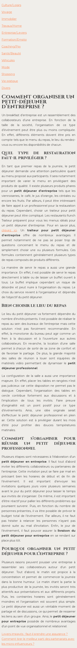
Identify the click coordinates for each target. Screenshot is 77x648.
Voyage (7, 12)
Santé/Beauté (11, 53)
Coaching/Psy (11, 46)
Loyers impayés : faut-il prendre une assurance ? (35, 634)
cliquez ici (9, 230)
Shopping (8, 74)
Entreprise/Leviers (14, 33)
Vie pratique (10, 81)
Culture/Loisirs (11, 5)
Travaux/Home (12, 26)
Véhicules (8, 60)
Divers (6, 88)
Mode (6, 67)
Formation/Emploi (14, 39)
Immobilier (9, 19)
